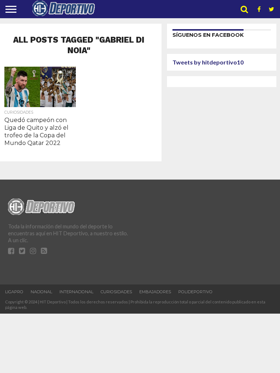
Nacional (41, 291)
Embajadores (155, 291)
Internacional (76, 291)
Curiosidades (116, 291)
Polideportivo (195, 291)
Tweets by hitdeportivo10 (208, 62)
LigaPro (14, 291)
